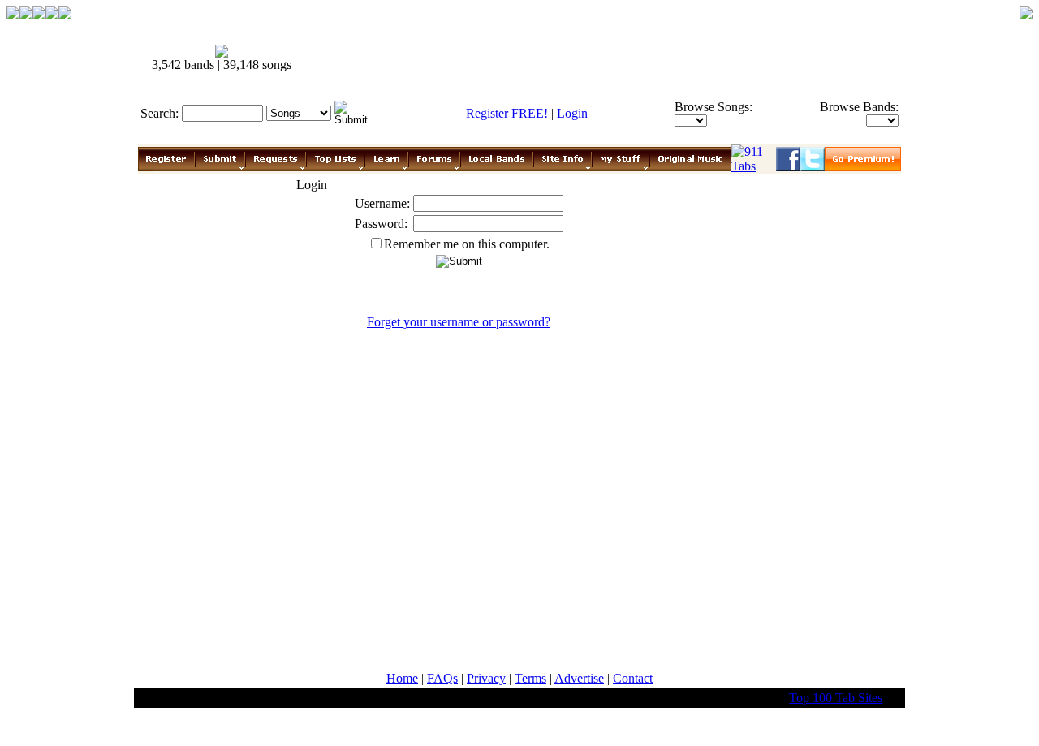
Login (572, 113)
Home (402, 678)
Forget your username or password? (458, 322)
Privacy (486, 678)
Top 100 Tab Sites (835, 698)
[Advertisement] (607, 58)
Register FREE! (507, 113)
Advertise (579, 678)
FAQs (442, 678)
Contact (633, 678)
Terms (530, 678)
